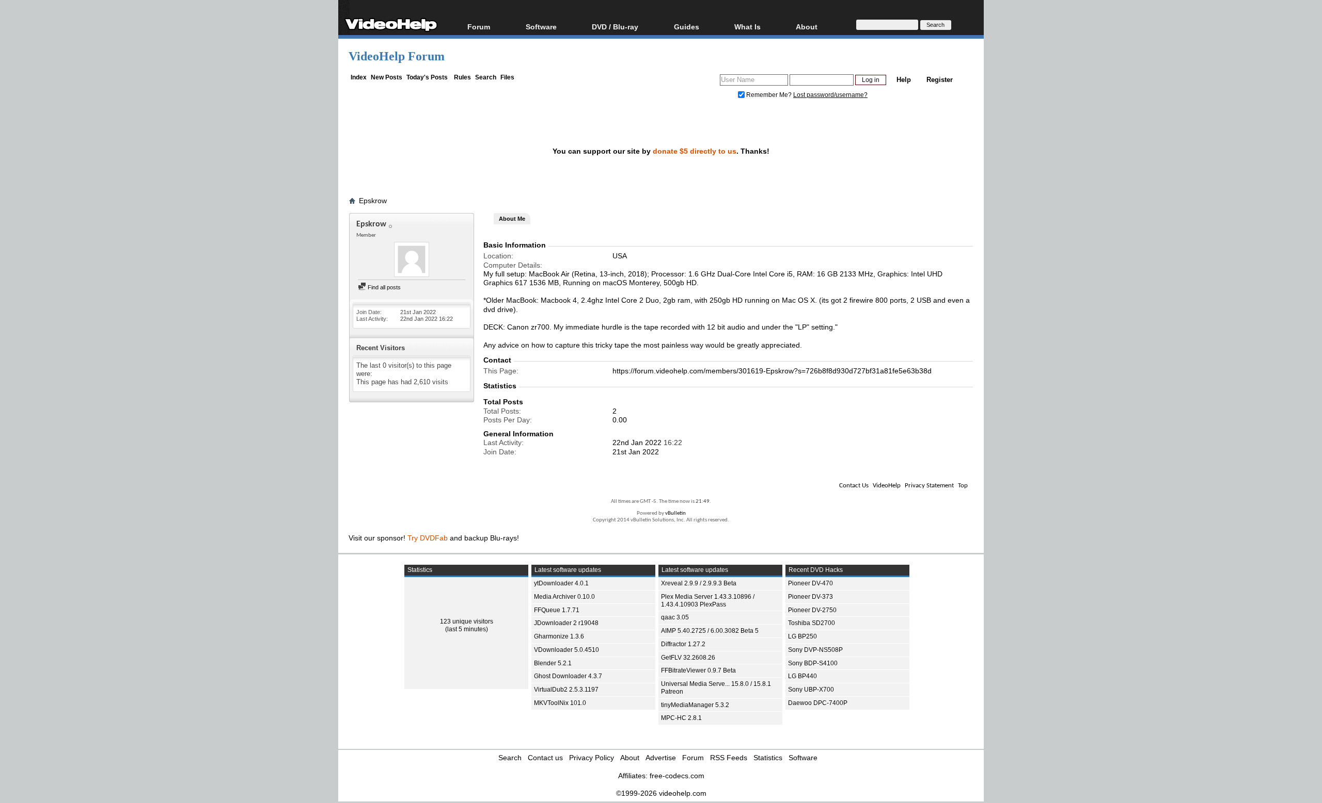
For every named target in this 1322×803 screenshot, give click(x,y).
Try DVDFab (427, 538)
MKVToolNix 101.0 (560, 703)
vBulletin (675, 513)
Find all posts (383, 287)
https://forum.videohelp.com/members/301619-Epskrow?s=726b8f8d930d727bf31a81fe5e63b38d (772, 371)
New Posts (386, 77)
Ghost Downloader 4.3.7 (568, 676)
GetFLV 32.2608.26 (688, 657)
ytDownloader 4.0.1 (561, 583)
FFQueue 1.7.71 (556, 610)
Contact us (545, 757)
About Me (512, 219)
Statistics (767, 757)
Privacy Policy (591, 757)
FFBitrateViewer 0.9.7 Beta (698, 670)
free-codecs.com (677, 776)
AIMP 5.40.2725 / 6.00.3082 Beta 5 (710, 630)
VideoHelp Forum (397, 56)
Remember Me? (769, 95)
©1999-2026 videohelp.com (661, 793)
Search (485, 77)
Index (359, 77)
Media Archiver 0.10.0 (564, 596)
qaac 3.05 (675, 617)
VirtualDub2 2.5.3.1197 (566, 689)
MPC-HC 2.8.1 (681, 718)
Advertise (661, 757)
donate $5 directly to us (694, 151)
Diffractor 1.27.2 (683, 644)
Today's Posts (427, 77)
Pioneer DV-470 (810, 583)
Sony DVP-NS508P (815, 649)
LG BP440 (802, 676)
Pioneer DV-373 (810, 596)
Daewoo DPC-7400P (817, 703)
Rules (462, 77)
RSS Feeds (728, 757)
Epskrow (373, 200)
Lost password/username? (830, 95)
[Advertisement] (1244, 258)
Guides (686, 26)
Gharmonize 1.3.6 (559, 636)
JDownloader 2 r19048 (566, 623)
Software (541, 26)
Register (939, 80)
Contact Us (854, 485)
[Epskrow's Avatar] (411, 260)
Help (903, 80)
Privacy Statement (929, 485)
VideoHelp (887, 485)
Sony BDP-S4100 (813, 663)
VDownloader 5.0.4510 (566, 649)
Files (507, 77)
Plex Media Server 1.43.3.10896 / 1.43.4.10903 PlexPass (707, 600)
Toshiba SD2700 (811, 623)
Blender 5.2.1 (553, 663)
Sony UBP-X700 (811, 689)
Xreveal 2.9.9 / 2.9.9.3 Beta (698, 583)
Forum (478, 26)
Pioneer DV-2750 (812, 610)
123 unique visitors (466, 621)
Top (963, 485)
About (629, 757)
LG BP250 (802, 636)
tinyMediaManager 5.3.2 (695, 705)
